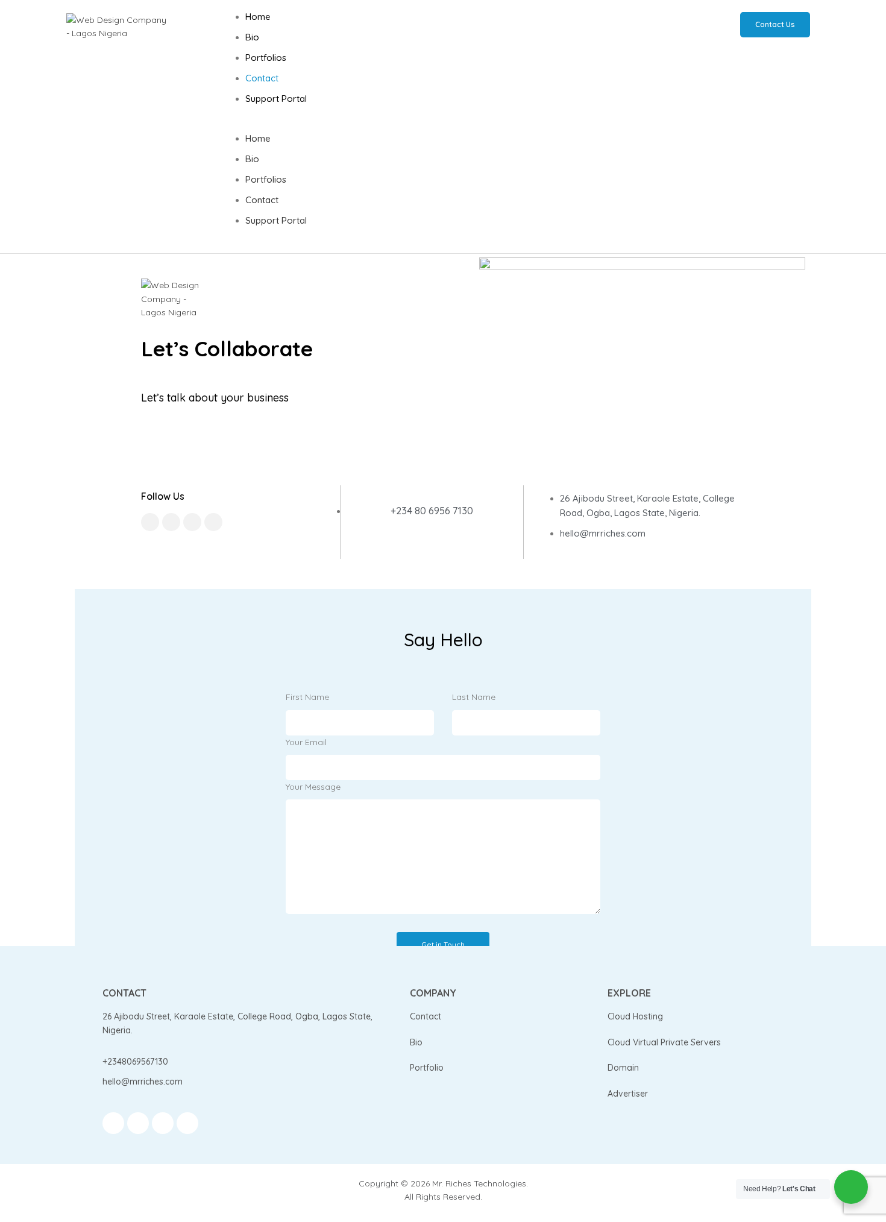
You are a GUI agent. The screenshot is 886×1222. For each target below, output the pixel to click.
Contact (261, 78)
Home (258, 16)
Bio (252, 37)
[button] (448, 124)
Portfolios (265, 57)
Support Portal (276, 98)
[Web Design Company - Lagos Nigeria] (117, 26)
